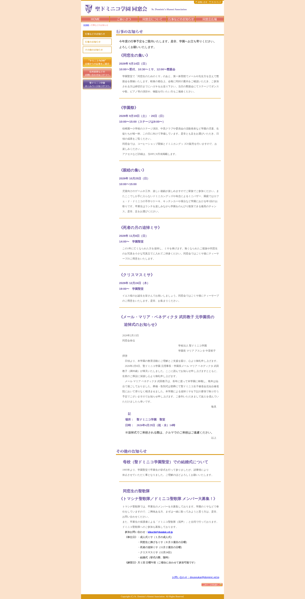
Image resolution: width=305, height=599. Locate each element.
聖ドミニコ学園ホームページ (97, 84)
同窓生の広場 (209, 19)
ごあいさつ (124, 19)
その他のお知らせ (97, 49)
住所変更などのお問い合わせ (97, 73)
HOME (95, 19)
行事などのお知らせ (97, 34)
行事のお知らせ (181, 19)
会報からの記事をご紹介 (97, 62)
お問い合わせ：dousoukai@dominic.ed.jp (195, 577)
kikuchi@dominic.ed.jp (160, 532)
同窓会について (152, 19)
